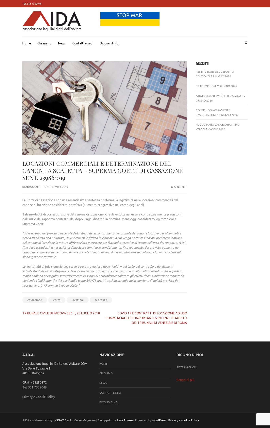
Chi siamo (44, 43)
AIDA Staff (32, 186)
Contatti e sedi (82, 43)
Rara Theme (125, 420)
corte (56, 300)
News (62, 43)
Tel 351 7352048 (32, 3)
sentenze (180, 186)
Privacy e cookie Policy (183, 420)
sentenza (101, 300)
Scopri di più (185, 380)
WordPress (159, 420)
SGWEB (61, 420)
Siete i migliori (206, 86)
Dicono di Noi (109, 43)
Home (26, 43)
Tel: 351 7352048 (34, 387)
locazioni (78, 300)
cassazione (34, 300)
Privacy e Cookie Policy (38, 397)
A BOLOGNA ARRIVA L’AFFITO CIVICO (219, 95)
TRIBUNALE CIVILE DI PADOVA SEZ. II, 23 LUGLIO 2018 (61, 313)
